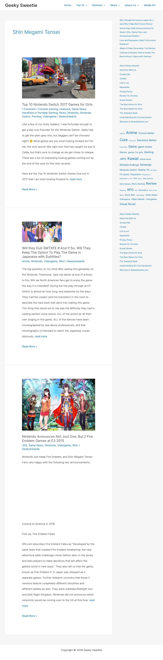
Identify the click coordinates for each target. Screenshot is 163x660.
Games (123, 152)
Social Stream (126, 100)
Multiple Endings (129, 164)
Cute (124, 140)
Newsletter (125, 87)
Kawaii (133, 158)
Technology (140, 195)
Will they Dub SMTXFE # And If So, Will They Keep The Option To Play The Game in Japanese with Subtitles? (56, 252)
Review (151, 183)
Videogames (151, 199)
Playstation (135, 174)
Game (132, 146)
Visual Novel (127, 204)
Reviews (97, 5)
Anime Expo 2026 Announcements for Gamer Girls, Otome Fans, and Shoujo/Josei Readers (137, 32)
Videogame (49, 116)
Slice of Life (153, 190)
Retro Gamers (148, 178)
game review (145, 146)
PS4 (135, 178)
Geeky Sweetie (21, 5)
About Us (130, 5)
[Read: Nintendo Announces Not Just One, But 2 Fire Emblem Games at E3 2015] (58, 404)
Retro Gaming (138, 184)
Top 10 (80, 5)
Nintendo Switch (128, 170)
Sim (136, 190)
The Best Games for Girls (131, 109)
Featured (64, 109)
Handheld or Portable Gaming (40, 112)
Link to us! (124, 83)
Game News (79, 109)
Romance (123, 190)
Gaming (149, 152)
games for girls (135, 152)
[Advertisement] (58, 499)
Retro (140, 178)
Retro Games (125, 184)
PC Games (124, 174)
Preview (36, 116)
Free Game (123, 147)
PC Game (154, 170)
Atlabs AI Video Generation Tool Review (137, 48)
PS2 (131, 178)
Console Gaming (48, 109)
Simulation (143, 190)
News (113, 5)
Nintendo (73, 112)
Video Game (151, 195)
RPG (130, 190)
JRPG (123, 158)
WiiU (62, 261)
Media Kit (149, 5)
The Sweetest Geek (129, 113)
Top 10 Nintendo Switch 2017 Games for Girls (57, 104)
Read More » (29, 190)
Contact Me (125, 74)
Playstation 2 (146, 175)
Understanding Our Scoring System (136, 117)
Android (122, 133)
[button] (85, 5)
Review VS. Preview (129, 96)
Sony (122, 195)
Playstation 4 (124, 178)
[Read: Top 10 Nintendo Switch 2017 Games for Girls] (58, 77)
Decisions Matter (147, 140)
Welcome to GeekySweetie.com (134, 121)
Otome (142, 169)
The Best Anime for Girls (131, 104)
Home (67, 5)
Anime (26, 261)
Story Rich (130, 195)
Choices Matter (146, 133)
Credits (123, 78)
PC (148, 170)
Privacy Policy (126, 91)
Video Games (138, 199)
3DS (24, 445)
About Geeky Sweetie (129, 65)
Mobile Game (145, 159)
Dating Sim (132, 140)
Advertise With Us (128, 70)
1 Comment (29, 109)
